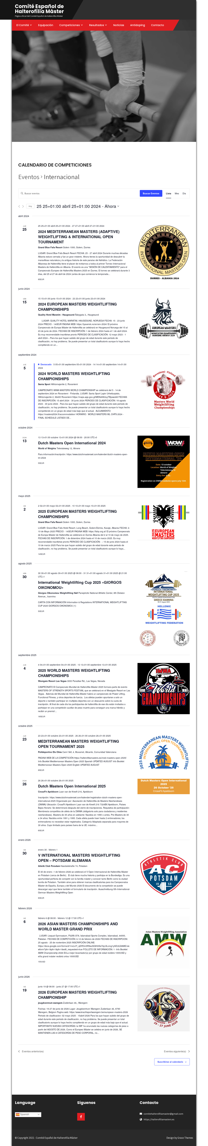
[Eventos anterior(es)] (19, 206)
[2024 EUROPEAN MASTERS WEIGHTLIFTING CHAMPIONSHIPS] (163, 319)
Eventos (28, 176)
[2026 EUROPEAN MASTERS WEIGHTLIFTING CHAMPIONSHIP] (163, 1008)
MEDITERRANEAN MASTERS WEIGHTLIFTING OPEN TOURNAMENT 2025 (78, 744)
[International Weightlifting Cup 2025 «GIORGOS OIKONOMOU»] (163, 609)
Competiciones (69, 25)
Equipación (45, 25)
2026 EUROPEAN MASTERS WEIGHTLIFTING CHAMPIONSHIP (77, 995)
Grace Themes (185, 1137)
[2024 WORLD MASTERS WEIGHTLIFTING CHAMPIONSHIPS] (163, 390)
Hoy (30, 206)
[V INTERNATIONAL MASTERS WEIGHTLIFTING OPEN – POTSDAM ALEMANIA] (163, 874)
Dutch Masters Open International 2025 (72, 786)
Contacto (157, 25)
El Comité (22, 25)
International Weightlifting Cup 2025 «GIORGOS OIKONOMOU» (80, 585)
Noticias (118, 25)
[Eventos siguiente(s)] (23, 206)
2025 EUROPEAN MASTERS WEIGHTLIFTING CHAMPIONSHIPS (77, 514)
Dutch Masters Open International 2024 (72, 442)
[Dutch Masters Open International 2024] (163, 462)
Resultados (96, 25)
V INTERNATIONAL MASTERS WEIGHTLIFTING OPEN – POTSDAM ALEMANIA (79, 858)
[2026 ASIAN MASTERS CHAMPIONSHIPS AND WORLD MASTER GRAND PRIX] (163, 942)
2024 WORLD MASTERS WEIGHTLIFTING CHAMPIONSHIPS (74, 376)
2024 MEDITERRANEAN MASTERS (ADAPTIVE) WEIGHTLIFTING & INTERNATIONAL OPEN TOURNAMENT (79, 236)
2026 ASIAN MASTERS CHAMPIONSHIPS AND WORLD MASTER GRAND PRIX (78, 926)
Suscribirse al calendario (170, 1061)
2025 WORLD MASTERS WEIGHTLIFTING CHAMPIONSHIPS (74, 673)
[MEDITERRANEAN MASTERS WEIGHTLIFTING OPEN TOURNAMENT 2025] (163, 752)
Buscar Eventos (151, 193)
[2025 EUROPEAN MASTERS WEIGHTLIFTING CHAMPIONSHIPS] (163, 522)
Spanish (24, 1114)
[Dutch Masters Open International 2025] (163, 786)
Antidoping (137, 25)
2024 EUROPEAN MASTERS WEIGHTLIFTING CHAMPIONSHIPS (77, 306)
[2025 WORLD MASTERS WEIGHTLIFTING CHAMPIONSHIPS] (163, 688)
